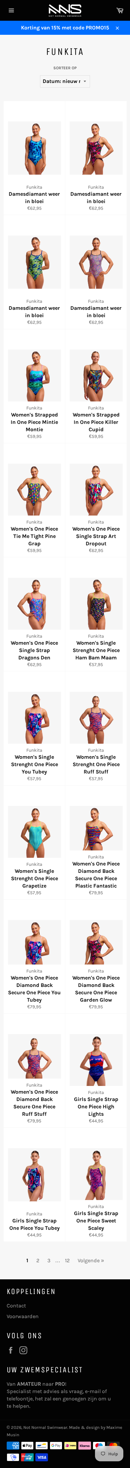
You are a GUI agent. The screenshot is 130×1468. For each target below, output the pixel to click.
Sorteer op (65, 68)
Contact (16, 1305)
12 (67, 1260)
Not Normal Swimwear (45, 1427)
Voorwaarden (23, 1316)
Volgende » (91, 1260)
